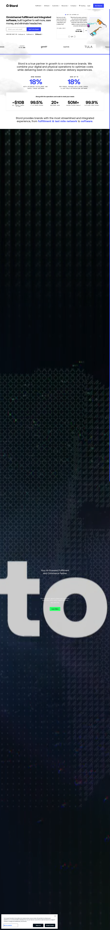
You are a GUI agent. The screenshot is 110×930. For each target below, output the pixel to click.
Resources (65, 5)
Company (73, 5)
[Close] (55, 916)
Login (88, 5)
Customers (55, 5)
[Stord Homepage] (12, 5)
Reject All (38, 925)
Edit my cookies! (8, 925)
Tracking (82, 5)
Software (46, 5)
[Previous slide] (69, 37)
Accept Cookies (50, 925)
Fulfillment (38, 5)
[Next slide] (75, 37)
